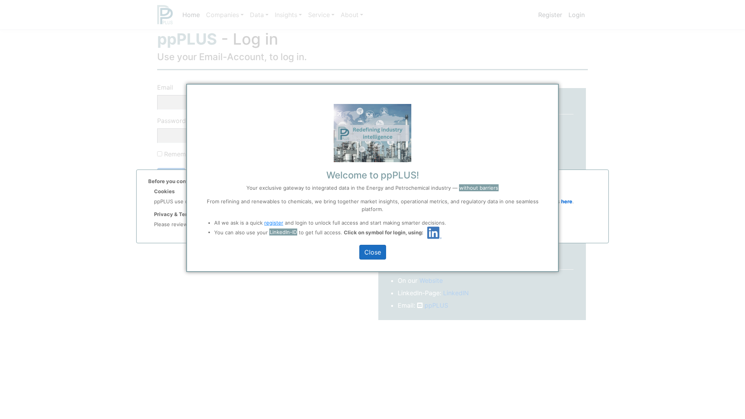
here (566, 201)
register (273, 223)
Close (372, 252)
